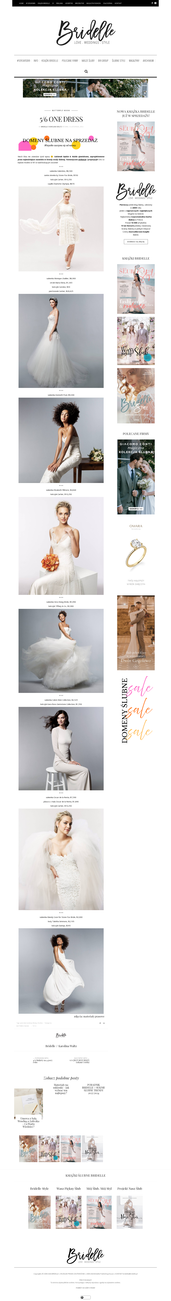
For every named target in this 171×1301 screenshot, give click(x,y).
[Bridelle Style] (39, 1212)
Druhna (40, 1023)
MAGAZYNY (134, 60)
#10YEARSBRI (30, 3)
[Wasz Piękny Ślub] (68, 1212)
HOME (21, 3)
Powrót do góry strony (85, 1288)
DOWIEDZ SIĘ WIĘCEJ (136, 242)
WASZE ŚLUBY (88, 60)
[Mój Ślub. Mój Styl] (99, 1212)
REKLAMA (59, 3)
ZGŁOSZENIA (107, 3)
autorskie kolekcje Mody (28, 1023)
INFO (36, 60)
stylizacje (82, 159)
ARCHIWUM (148, 60)
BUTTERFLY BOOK (61, 110)
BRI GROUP (103, 60)
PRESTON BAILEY (85, 1280)
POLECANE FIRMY (70, 60)
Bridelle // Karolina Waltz (51, 127)
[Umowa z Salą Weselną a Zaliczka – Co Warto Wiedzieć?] (28, 1103)
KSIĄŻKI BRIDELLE (44, 3)
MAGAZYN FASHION (94, 3)
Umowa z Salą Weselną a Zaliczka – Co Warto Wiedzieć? (28, 1122)
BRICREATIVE (79, 3)
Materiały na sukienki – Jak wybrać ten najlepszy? (61, 1089)
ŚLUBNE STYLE (118, 60)
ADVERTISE (69, 3)
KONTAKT (118, 3)
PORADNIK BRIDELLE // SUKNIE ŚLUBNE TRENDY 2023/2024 (93, 1089)
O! (53, 3)
